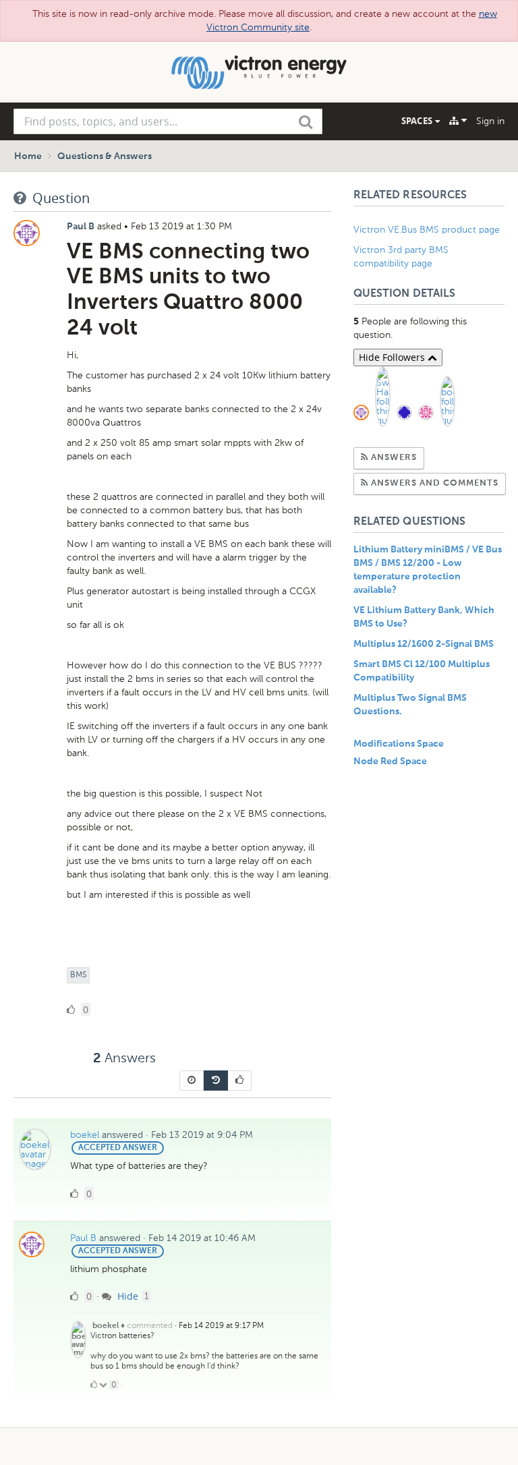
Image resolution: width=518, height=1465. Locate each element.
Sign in (490, 121)
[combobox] (167, 121)
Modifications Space (398, 744)
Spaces (418, 121)
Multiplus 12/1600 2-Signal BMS (423, 644)
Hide (126, 1296)
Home (28, 156)
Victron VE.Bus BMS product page (426, 229)
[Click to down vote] (104, 1384)
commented (150, 1325)
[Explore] (458, 120)
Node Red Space (390, 761)
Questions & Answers (104, 156)
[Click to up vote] (93, 1384)
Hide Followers (393, 357)
